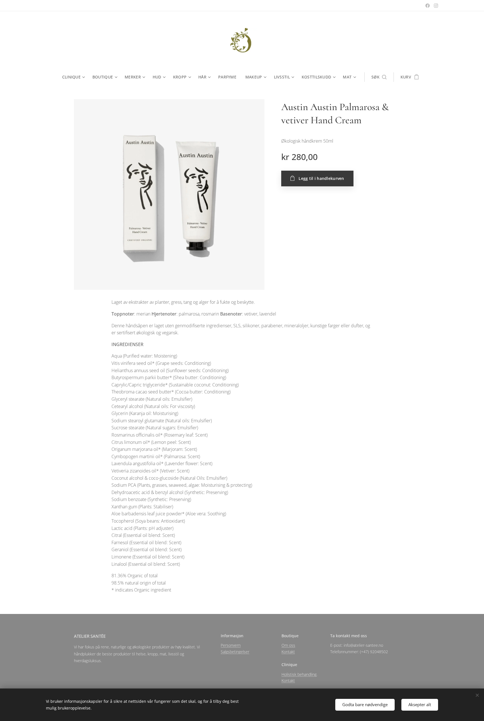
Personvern (231, 645)
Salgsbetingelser (235, 651)
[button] (379, 77)
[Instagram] (435, 5)
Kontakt (288, 651)
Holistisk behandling (299, 674)
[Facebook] (427, 5)
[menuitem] (75, 77)
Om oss (288, 645)
